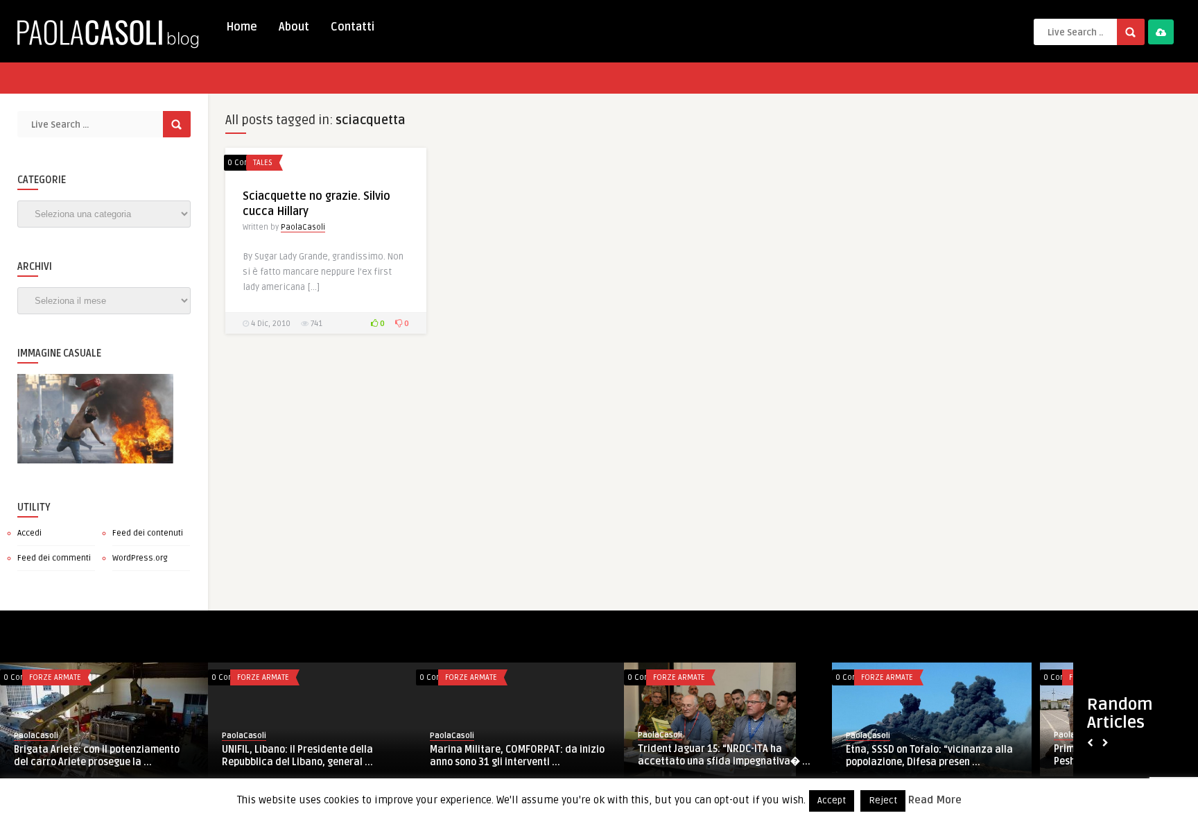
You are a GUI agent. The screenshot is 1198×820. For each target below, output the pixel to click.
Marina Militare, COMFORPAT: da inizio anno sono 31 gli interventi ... (517, 756)
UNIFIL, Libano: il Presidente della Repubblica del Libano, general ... (297, 756)
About (294, 27)
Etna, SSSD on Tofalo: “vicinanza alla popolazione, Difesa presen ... (929, 756)
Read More (935, 800)
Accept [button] (831, 800)
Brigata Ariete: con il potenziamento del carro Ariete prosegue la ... (97, 756)
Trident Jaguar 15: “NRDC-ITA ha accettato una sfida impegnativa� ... (724, 755)
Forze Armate (55, 677)
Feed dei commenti (54, 558)
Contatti (352, 27)
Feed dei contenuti (147, 533)
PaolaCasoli (303, 227)
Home (241, 27)
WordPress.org (140, 558)
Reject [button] (883, 800)
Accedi (29, 533)
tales (262, 162)
